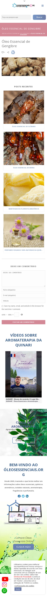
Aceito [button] (18, 589)
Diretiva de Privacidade (22, 576)
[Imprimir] (14, 52)
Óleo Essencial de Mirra (23, 168)
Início (4, 33)
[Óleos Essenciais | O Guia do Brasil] (23, 5)
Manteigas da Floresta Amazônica (24, 209)
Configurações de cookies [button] (24, 586)
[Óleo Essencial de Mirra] (24, 148)
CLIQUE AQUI (23, 547)
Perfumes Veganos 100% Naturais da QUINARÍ (24, 250)
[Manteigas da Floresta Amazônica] (24, 189)
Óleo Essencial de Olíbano (24, 126)
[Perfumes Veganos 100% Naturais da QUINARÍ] (24, 230)
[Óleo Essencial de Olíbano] (24, 107)
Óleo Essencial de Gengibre (18, 33)
